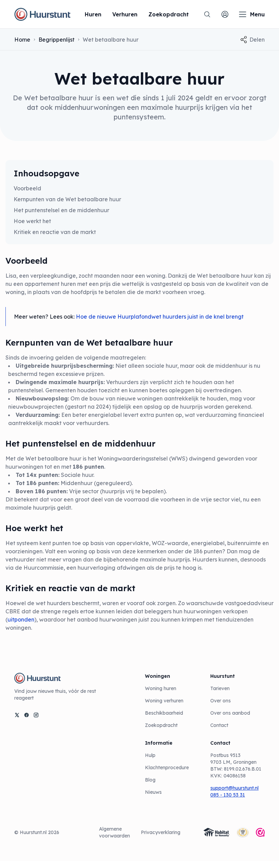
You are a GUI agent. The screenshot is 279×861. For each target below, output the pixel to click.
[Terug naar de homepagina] (42, 14)
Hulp (150, 755)
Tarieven (220, 688)
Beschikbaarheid (164, 713)
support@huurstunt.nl (234, 788)
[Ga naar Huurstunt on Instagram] (36, 715)
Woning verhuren (164, 701)
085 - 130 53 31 (227, 795)
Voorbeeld (28, 188)
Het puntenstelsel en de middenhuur (61, 210)
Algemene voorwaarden (114, 832)
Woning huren (160, 688)
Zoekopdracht (161, 725)
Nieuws (153, 792)
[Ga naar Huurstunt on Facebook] (26, 715)
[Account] (224, 14)
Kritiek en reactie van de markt (55, 232)
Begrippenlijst (56, 39)
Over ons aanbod (230, 713)
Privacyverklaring (160, 832)
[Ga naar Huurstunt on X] (17, 715)
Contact (219, 725)
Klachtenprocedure (167, 767)
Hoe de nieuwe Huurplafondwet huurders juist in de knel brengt (160, 316)
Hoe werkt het (32, 221)
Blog (150, 780)
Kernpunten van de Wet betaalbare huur (67, 199)
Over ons (220, 701)
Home (22, 39)
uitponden (20, 619)
